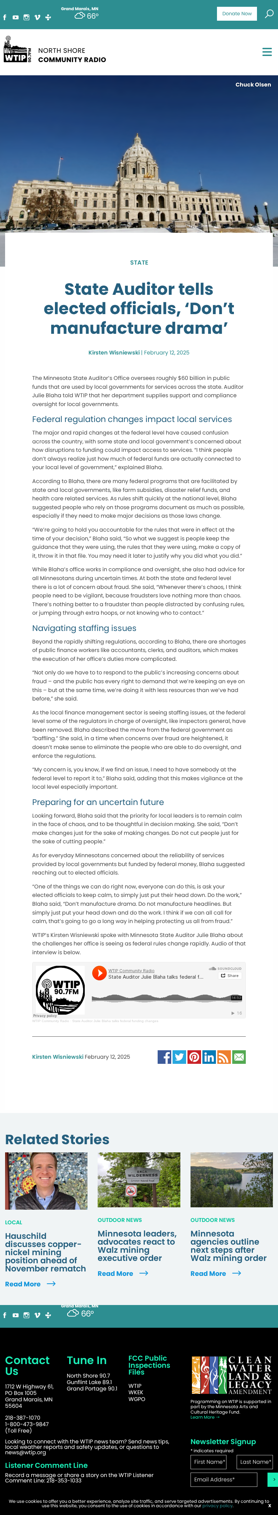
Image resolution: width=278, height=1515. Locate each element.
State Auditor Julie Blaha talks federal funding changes (115, 1021)
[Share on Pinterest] (194, 1056)
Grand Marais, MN (79, 1306)
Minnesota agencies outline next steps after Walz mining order (229, 1246)
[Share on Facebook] (164, 1056)
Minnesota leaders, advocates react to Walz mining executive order (137, 1246)
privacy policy (217, 1506)
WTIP (134, 1386)
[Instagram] (26, 17)
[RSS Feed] (224, 1056)
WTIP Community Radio (50, 1021)
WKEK (135, 1392)
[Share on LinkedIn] (209, 1056)
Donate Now (237, 13)
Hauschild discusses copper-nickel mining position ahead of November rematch (45, 1252)
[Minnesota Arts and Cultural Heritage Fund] (232, 1375)
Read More (23, 1284)
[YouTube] (15, 17)
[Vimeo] (37, 17)
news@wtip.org (25, 1452)
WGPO (136, 1399)
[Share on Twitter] (179, 1056)
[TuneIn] (48, 17)
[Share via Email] (239, 1056)
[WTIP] (57, 48)
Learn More (203, 1417)
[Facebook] (4, 17)
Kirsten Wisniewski (114, 353)
